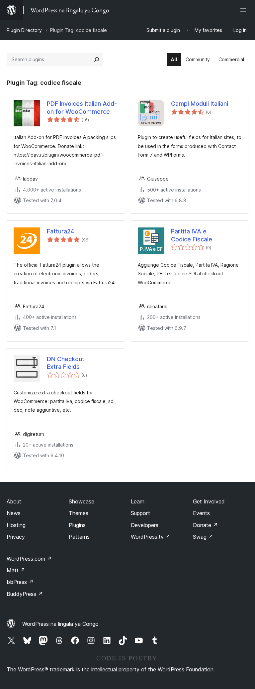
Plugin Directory (24, 30)
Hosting (16, 525)
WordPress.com (29, 558)
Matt (16, 570)
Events (201, 513)
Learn (137, 501)
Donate (205, 525)
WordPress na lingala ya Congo (60, 623)
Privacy (16, 536)
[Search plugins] (96, 59)
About (14, 501)
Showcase (81, 501)
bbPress (20, 582)
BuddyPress (25, 594)
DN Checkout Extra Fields (65, 362)
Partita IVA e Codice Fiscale (191, 235)
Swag (203, 536)
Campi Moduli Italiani (199, 103)
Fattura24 (60, 231)
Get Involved (209, 501)
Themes (78, 513)
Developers (144, 525)
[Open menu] (244, 10)
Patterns (79, 536)
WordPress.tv (150, 536)
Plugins (77, 525)
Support (140, 513)
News (14, 513)
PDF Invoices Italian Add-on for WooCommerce (82, 107)
